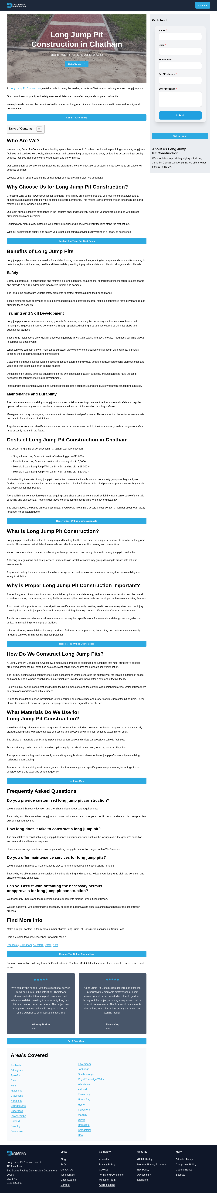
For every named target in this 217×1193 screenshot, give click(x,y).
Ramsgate (84, 1125)
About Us (104, 1159)
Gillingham (26, 945)
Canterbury (84, 1094)
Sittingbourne (18, 1106)
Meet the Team (107, 1179)
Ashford (82, 1089)
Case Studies (68, 1179)
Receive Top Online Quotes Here (76, 643)
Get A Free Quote (77, 1041)
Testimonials (68, 1174)
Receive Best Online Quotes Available (76, 521)
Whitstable (84, 1084)
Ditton (48, 945)
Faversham (84, 1064)
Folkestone (84, 1109)
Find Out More (77, 781)
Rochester (12, 945)
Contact (202, 5)
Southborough (86, 1074)
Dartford (15, 1121)
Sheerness (17, 1111)
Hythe (81, 1104)
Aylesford (38, 945)
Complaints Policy (186, 1164)
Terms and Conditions (111, 1174)
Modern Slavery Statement (152, 1164)
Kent (55, 945)
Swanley (15, 1126)
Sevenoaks (17, 1131)
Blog (63, 1159)
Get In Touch (180, 136)
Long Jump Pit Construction (25, 88)
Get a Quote (74, 64)
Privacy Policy (107, 1164)
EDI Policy (143, 1169)
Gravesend (17, 1095)
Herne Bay (84, 1099)
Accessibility (144, 1174)
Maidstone (16, 1090)
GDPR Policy (144, 1159)
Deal (80, 1135)
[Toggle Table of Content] (37, 129)
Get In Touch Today (76, 117)
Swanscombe (18, 1116)
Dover (81, 1119)
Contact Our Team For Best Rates (77, 241)
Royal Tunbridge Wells (91, 1079)
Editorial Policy (184, 1159)
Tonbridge (83, 1069)
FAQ (63, 1164)
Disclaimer (143, 1179)
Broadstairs (84, 1130)
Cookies (103, 1169)
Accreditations (107, 1184)
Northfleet (16, 1100)
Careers (65, 1184)
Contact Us (67, 1169)
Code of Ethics (184, 1169)
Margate (82, 1114)
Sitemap (180, 1174)
